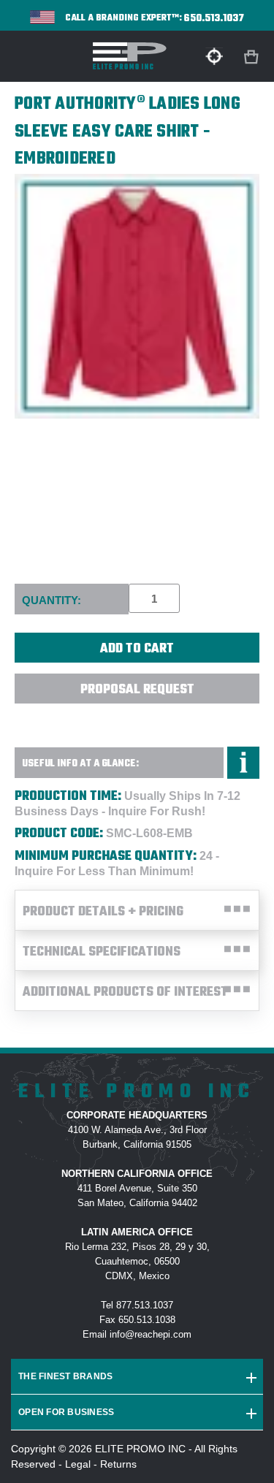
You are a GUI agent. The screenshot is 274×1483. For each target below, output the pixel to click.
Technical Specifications (101, 952)
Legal (78, 1464)
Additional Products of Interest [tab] (125, 992)
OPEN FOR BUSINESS (66, 1412)
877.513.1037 (144, 1305)
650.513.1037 (214, 18)
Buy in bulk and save (137, 720)
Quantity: (51, 600)
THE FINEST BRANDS (65, 1376)
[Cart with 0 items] (253, 57)
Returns (118, 1464)
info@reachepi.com (150, 1334)
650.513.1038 (146, 1319)
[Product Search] (214, 56)
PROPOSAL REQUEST (137, 690)
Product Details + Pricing (103, 912)
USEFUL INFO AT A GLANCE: (80, 763)
